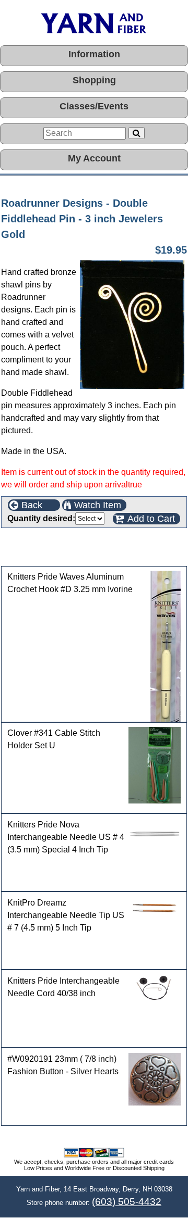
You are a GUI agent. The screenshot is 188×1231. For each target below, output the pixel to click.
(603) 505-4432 (126, 1201)
